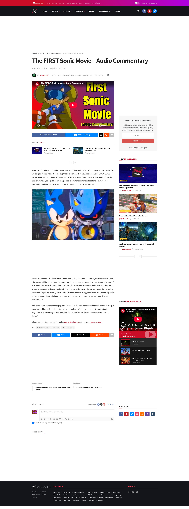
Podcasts (79, 11)
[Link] (66, 419)
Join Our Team (92, 492)
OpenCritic (101, 495)
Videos (91, 11)
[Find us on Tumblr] (153, 414)
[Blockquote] (59, 419)
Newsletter (39, 3)
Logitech (92, 498)
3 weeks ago (49, 153)
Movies (73, 75)
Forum (117, 11)
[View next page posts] (75, 162)
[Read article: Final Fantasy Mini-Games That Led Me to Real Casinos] (78, 150)
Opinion (66, 11)
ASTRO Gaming (81, 498)
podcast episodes (71, 322)
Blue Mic (67, 500)
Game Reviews (125, 211)
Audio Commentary (43, 328)
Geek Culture (104, 11)
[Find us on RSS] (142, 414)
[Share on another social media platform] (111, 135)
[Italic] (44, 419)
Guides (48, 3)
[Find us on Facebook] (144, 11)
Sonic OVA (55, 328)
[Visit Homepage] (34, 11)
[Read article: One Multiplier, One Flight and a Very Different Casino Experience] (37, 150)
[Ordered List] (53, 419)
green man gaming (88, 3)
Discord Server (80, 495)
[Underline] (47, 419)
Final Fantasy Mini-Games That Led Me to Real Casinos (97, 149)
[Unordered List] (56, 419)
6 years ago (55, 75)
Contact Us (67, 492)
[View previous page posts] (71, 162)
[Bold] (41, 419)
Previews (54, 3)
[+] (72, 419)
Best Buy (58, 500)
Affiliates (97, 3)
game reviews (96, 322)
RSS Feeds (68, 495)
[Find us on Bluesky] (155, 11)
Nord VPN (119, 498)
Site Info (61, 3)
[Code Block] (63, 419)
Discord (68, 3)
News (44, 11)
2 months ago (90, 153)
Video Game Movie (68, 328)
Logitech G (79, 3)
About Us (56, 492)
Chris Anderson (44, 75)
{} (69, 419)
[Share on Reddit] (106, 135)
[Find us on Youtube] (149, 11)
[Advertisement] (94, 34)
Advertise (116, 492)
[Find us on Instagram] (137, 414)
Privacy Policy (105, 492)
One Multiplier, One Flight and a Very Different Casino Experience (57, 149)
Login (112, 404)
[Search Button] (138, 11)
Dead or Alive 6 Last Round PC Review (133, 216)
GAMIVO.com (68, 498)
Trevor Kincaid (126, 190)
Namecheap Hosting (106, 498)
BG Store (91, 495)
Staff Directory (79, 492)
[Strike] (50, 419)
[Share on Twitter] (101, 135)
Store (73, 3)
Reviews (55, 11)
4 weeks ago (135, 219)
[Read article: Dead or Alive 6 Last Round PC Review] (138, 203)
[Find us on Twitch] (147, 414)
